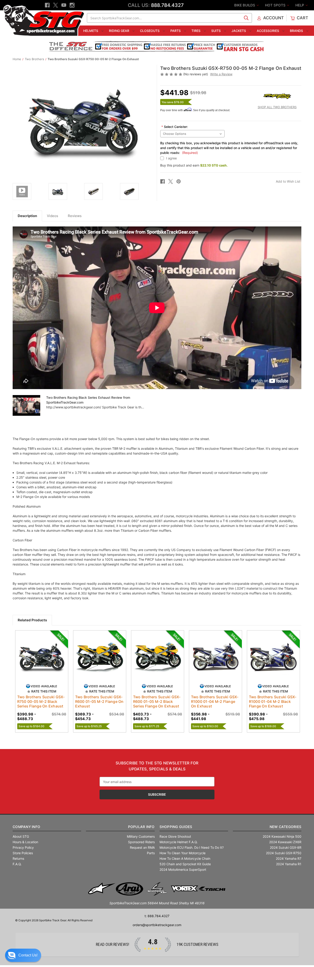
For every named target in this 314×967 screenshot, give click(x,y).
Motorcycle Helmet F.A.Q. (179, 842)
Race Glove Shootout (175, 836)
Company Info (26, 827)
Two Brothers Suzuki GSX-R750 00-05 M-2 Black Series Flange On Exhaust (41, 701)
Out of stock (41, 661)
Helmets (91, 31)
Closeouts (150, 31)
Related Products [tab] (32, 620)
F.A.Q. (17, 864)
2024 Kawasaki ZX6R (285, 842)
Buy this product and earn (194, 165)
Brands (297, 31)
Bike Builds (245, 5)
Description (27, 216)
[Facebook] (47, 5)
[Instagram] (72, 5)
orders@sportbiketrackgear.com (157, 925)
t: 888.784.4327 (157, 916)
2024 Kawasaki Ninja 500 (282, 836)
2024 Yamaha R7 (288, 858)
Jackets (239, 31)
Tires (196, 31)
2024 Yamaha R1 (288, 864)
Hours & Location (25, 842)
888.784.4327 (167, 5)
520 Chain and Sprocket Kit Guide (185, 864)
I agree (171, 158)
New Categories (285, 827)
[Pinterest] (178, 181)
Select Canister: (174, 127)
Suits (216, 31)
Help (300, 5)
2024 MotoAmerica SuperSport (183, 869)
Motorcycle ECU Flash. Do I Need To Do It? (192, 847)
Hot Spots (275, 5)
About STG (21, 836)
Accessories (268, 31)
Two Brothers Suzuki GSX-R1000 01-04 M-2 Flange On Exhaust (215, 701)
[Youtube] (63, 5)
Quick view (39, 653)
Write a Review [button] (221, 74)
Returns (18, 858)
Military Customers (141, 836)
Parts (176, 31)
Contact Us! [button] (27, 955)
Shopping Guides (176, 827)
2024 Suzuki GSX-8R (285, 847)
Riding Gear (119, 31)
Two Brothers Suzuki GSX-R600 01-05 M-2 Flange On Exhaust (99, 701)
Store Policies (23, 853)
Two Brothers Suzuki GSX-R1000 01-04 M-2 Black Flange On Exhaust (273, 701)
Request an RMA (142, 847)
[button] (23, 955)
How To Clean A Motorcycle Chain (185, 858)
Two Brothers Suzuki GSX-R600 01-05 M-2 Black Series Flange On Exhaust (157, 701)
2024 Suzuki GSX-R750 (283, 853)
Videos (52, 216)
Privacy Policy (23, 847)
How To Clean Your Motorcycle (183, 853)
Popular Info (141, 827)
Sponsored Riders (141, 842)
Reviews (75, 216)
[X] (55, 5)
